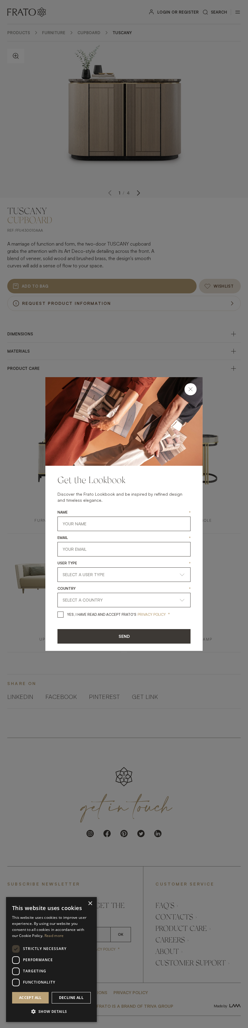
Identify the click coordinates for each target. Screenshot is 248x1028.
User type (67, 563)
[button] (51, 1011)
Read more (54, 935)
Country (66, 588)
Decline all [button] (71, 997)
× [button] (90, 903)
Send (124, 636)
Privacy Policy (152, 614)
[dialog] (51, 959)
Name (62, 512)
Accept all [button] (30, 997)
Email (62, 538)
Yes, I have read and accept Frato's (101, 614)
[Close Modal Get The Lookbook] (190, 389)
